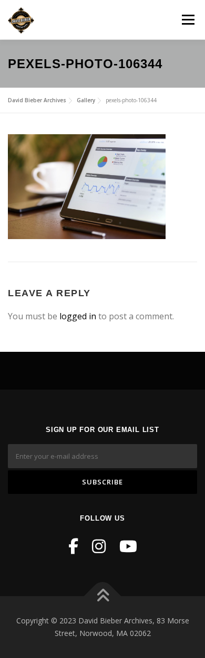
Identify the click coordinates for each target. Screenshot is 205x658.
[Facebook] (73, 546)
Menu (188, 19)
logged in (77, 316)
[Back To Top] (102, 596)
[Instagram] (99, 546)
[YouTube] (128, 546)
